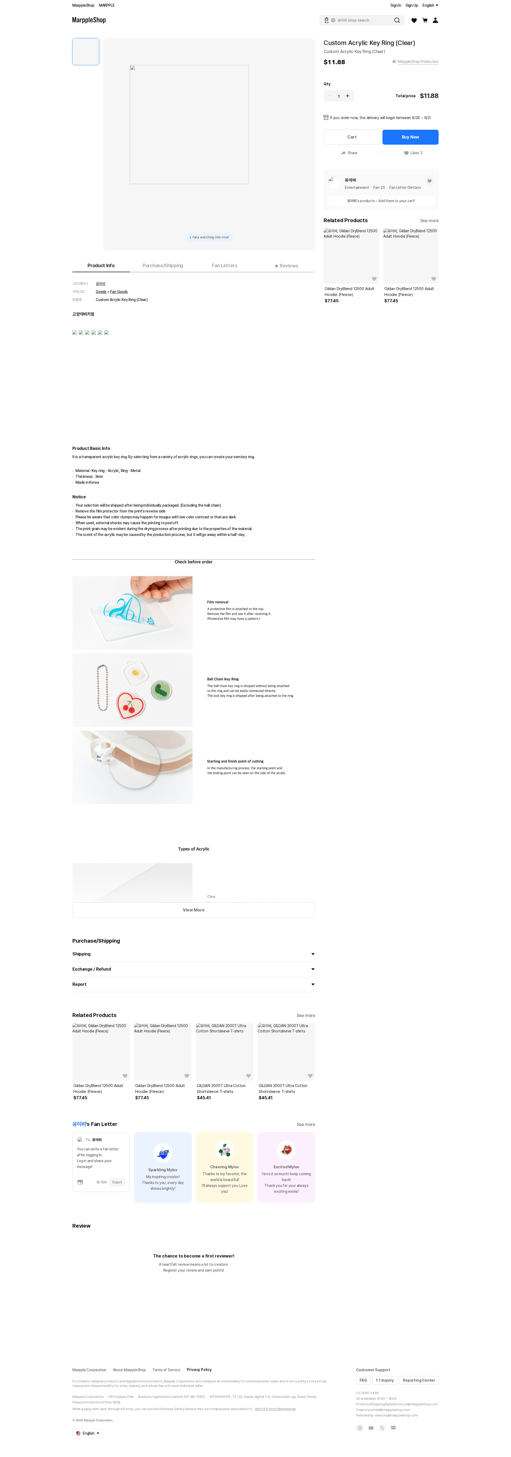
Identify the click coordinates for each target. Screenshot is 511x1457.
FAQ (363, 1380)
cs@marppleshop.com (420, 1404)
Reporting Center (419, 1380)
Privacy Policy (199, 1370)
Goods (101, 292)
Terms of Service (166, 1370)
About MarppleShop (129, 1370)
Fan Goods (118, 292)
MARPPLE (107, 5)
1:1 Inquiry (385, 1380)
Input (117, 1182)
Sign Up (412, 5)
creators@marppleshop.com (396, 1415)
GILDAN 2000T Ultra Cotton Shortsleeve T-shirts (221, 1088)
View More (193, 910)
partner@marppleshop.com (389, 1410)
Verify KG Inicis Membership (275, 1409)
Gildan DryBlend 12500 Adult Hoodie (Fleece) (98, 1088)
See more (306, 1015)
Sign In (395, 5)
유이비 (100, 284)
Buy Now (410, 137)
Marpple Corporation (89, 1370)
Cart (351, 137)
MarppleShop (83, 5)
